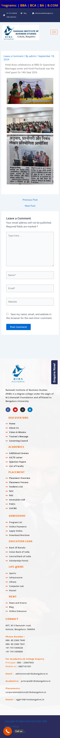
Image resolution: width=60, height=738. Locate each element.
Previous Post (30, 200)
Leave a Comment (13, 56)
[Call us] (7, 731)
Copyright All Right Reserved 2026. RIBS (26, 721)
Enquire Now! (54, 372)
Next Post (30, 206)
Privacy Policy (12, 726)
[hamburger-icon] (54, 32)
